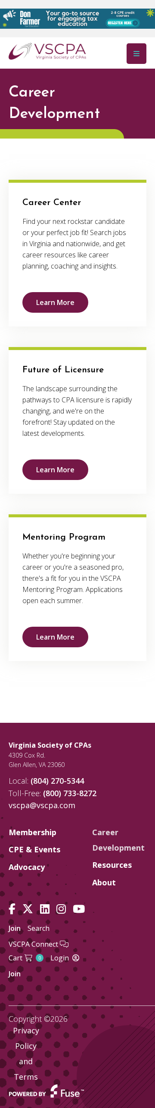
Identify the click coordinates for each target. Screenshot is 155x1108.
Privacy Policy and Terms (26, 1053)
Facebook (12, 909)
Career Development (118, 840)
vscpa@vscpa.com (42, 805)
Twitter (27, 909)
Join (15, 928)
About (104, 882)
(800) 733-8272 (69, 793)
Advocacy (27, 867)
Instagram (61, 909)
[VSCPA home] (47, 50)
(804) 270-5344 (57, 781)
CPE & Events (34, 849)
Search (39, 928)
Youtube (79, 909)
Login (59, 958)
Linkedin (45, 909)
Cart (25, 958)
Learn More (55, 302)
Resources (112, 865)
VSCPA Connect (34, 944)
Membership (32, 832)
